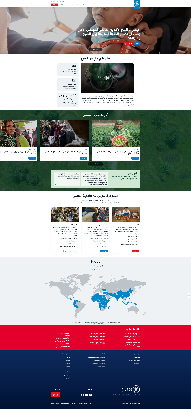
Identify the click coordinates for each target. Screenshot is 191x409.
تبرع (90, 403)
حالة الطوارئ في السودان (97, 333)
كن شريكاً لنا (103, 251)
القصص (68, 360)
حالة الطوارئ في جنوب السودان (63, 334)
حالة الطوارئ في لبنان (63, 338)
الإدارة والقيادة (136, 357)
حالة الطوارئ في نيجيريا (63, 343)
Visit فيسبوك (86, 395)
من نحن (85, 5)
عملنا (78, 5)
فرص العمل (67, 375)
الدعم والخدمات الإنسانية (99, 363)
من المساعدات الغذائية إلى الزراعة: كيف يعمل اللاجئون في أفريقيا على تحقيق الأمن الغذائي (68, 176)
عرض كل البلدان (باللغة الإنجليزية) (95, 270)
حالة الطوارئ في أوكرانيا (133, 342)
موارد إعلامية (61, 1)
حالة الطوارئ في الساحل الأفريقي (132, 346)
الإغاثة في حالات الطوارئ (99, 360)
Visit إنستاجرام (82, 395)
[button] (90, 49)
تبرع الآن (54, 5)
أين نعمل (70, 5)
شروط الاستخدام (65, 403)
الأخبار (68, 357)
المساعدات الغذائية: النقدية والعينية (96, 357)
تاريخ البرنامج (137, 363)
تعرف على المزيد (128, 104)
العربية (54, 1)
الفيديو (68, 366)
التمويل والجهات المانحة (134, 360)
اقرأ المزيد (135, 158)
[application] (107, 78)
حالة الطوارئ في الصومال (97, 336)
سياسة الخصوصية (82, 403)
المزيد (137, 43)
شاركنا (62, 5)
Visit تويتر (90, 395)
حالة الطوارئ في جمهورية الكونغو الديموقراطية (97, 343)
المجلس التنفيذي (55, 403)
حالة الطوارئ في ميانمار (62, 341)
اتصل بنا (74, 403)
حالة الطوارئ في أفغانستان (132, 339)
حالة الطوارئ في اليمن (98, 339)
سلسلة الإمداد (101, 366)
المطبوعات (67, 363)
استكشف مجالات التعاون (70, 251)
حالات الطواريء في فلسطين (131, 336)
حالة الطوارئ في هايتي (63, 346)
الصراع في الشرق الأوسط (132, 333)
